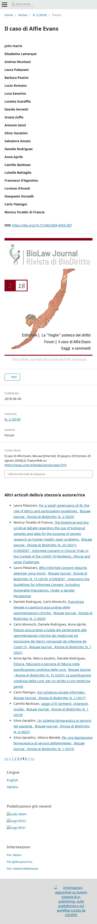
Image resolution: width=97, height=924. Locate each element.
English (12, 780)
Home (9, 15)
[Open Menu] (4, 4)
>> (32, 758)
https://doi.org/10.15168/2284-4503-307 (42, 225)
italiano (12, 787)
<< (6, 758)
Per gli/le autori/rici (19, 862)
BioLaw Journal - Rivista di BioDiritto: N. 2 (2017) (49, 698)
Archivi (22, 15)
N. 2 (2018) (40, 15)
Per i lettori (14, 855)
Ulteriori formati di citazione (26, 474)
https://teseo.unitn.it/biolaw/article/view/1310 (35, 465)
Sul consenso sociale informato (61, 692)
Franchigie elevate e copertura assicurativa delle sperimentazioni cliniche (49, 607)
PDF (14, 377)
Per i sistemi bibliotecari (22, 868)
